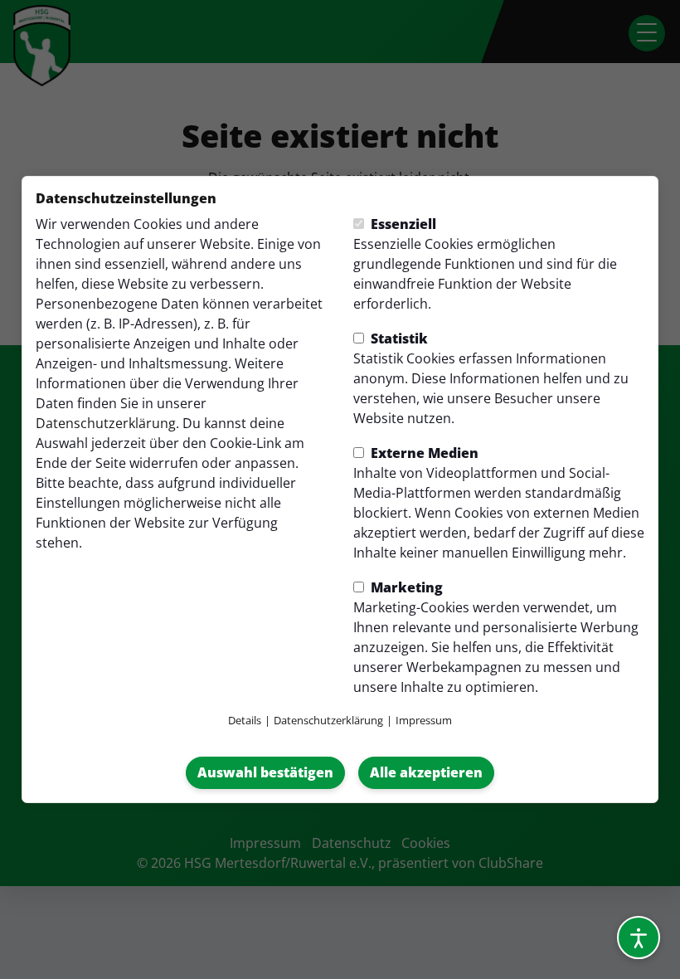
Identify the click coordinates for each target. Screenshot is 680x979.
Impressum (424, 720)
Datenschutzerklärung (106, 423)
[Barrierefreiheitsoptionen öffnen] (638, 937)
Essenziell (401, 224)
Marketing (405, 587)
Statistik (397, 338)
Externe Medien (422, 453)
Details (244, 720)
